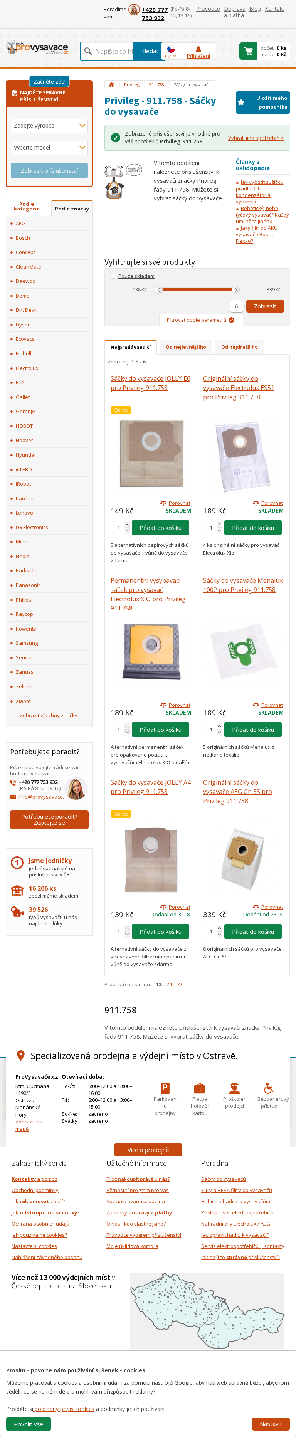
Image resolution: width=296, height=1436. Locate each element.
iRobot (23, 483)
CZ (168, 56)
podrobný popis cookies (63, 1408)
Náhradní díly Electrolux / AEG (235, 1223)
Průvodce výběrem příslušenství (143, 1234)
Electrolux (27, 368)
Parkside (26, 570)
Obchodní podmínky (35, 1190)
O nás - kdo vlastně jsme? (136, 1223)
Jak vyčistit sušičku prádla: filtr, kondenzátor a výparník (259, 191)
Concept (25, 252)
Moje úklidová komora (132, 1246)
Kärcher (25, 498)
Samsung (27, 642)
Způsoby (139, 1212)
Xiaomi (24, 701)
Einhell (23, 353)
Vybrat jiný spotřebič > (256, 137)
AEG (20, 223)
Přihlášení (198, 55)
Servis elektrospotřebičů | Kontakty (242, 1246)
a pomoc (34, 1178)
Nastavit (271, 1424)
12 (158, 984)
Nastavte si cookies (34, 1246)
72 (179, 984)
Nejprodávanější (131, 347)
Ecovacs (25, 338)
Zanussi (25, 671)
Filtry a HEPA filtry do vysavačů (236, 1190)
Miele (22, 541)
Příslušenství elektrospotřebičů (237, 1212)
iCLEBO (24, 469)
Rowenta (26, 628)
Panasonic (28, 585)
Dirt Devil (26, 309)
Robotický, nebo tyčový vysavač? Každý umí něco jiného (262, 215)
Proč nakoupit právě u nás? (138, 1178)
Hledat (149, 51)
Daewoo (25, 280)
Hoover (24, 440)
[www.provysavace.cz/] (37, 46)
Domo (23, 295)
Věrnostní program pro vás (137, 1190)
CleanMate (28, 266)
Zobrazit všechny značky (48, 715)
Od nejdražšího (239, 347)
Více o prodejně (148, 1150)
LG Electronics (32, 527)
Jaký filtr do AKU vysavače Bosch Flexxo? (257, 234)
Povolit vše (28, 1424)
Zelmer (24, 686)
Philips (23, 599)
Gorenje (25, 411)
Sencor (24, 657)
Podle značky (72, 208)
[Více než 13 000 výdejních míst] (207, 1310)
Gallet (23, 396)
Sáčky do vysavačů (223, 1178)
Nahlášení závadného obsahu (47, 1257)
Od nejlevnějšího (186, 347)
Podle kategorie (27, 206)
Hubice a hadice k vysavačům (235, 1201)
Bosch (23, 237)
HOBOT (24, 425)
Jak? (45, 1212)
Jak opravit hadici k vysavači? (235, 1234)
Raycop (24, 613)
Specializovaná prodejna (135, 1201)
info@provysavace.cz (43, 796)
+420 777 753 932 (155, 14)
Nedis (22, 556)
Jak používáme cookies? (39, 1234)
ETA (20, 382)
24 (169, 984)
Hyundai (25, 454)
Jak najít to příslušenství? (240, 1257)
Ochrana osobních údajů (40, 1223)
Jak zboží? (38, 1201)
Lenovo (24, 512)
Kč (143, 289)
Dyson (23, 324)
